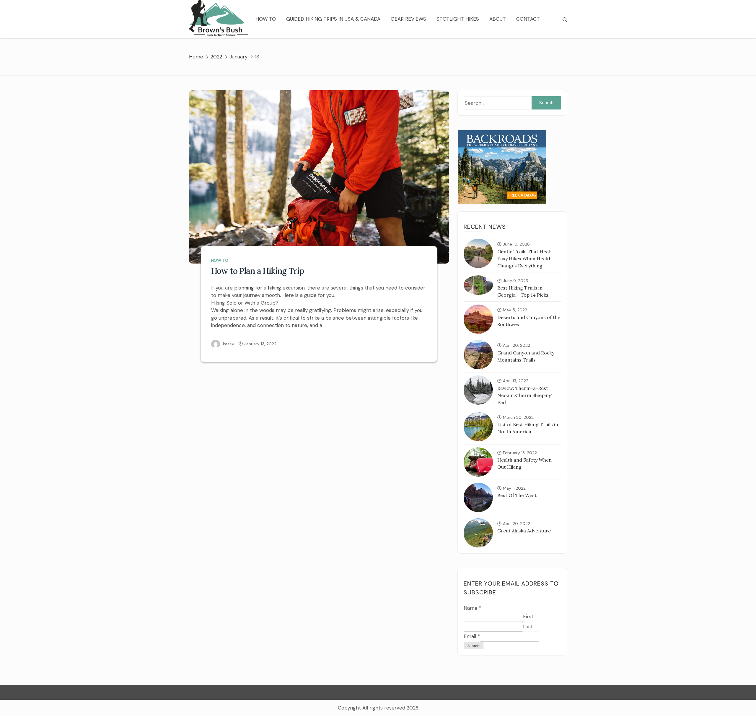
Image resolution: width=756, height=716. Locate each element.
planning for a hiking (257, 288)
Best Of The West (517, 495)
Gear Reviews (408, 19)
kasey (228, 343)
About (497, 19)
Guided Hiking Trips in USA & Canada (333, 19)
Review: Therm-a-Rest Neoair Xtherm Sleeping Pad (524, 395)
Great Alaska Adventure (524, 531)
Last (528, 626)
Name (472, 608)
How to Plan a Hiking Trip (257, 271)
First (528, 616)
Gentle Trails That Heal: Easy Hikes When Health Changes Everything (524, 259)
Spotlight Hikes (457, 19)
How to (265, 19)
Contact (528, 19)
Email (472, 636)
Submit (473, 645)
